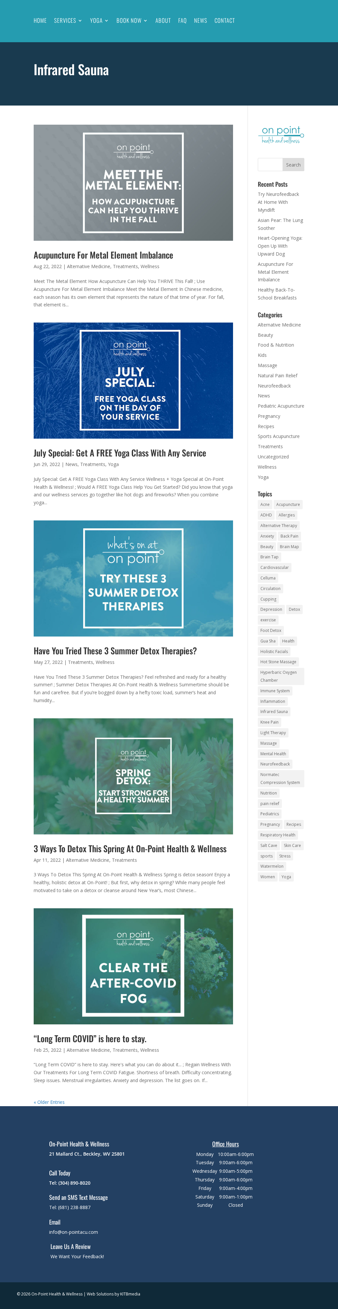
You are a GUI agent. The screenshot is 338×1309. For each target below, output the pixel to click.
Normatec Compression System (280, 778)
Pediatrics (269, 814)
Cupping (268, 599)
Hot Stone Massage (278, 662)
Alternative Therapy (278, 525)
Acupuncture (288, 504)
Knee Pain (269, 722)
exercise (268, 620)
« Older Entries (49, 1102)
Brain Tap (269, 557)
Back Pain (289, 536)
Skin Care (292, 845)
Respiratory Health (277, 835)
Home (40, 20)
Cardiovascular (274, 567)
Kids (262, 355)
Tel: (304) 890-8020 (69, 1183)
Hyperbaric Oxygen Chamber (278, 676)
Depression (271, 609)
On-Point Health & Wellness (79, 1143)
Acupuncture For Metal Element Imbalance (103, 254)
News (200, 20)
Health (288, 641)
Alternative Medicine (88, 266)
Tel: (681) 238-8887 (69, 1207)
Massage (267, 365)
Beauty (265, 335)
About (163, 20)
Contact (225, 20)
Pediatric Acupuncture (281, 406)
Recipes (266, 426)
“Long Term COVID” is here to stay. (90, 1038)
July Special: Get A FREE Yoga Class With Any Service (120, 452)
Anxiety (267, 536)
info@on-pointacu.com (73, 1232)
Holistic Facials (274, 651)
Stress (284, 856)
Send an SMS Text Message (78, 1197)
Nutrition (268, 793)
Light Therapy (273, 732)
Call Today (59, 1173)
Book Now (129, 20)
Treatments (125, 266)
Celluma (268, 578)
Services (65, 20)
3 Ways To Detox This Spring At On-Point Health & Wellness (130, 848)
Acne (265, 504)
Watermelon (272, 866)
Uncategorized (273, 456)
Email (54, 1222)
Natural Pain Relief (277, 375)
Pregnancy (269, 416)
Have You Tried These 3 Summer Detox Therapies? (115, 650)
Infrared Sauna (274, 711)
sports (266, 856)
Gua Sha (268, 641)
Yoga (96, 20)
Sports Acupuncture (279, 436)
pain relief (269, 803)
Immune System (275, 691)
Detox (294, 609)
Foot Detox (270, 630)
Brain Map (289, 546)
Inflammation (272, 701)
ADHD (266, 515)
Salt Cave (268, 845)
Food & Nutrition (276, 345)
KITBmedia (130, 1294)
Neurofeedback (274, 386)
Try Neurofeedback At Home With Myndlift (278, 202)
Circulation (270, 588)
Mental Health (273, 754)
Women (267, 877)
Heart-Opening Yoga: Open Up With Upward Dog (280, 246)
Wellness (150, 266)
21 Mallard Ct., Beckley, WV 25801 (87, 1154)
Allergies (287, 515)
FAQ (182, 20)
